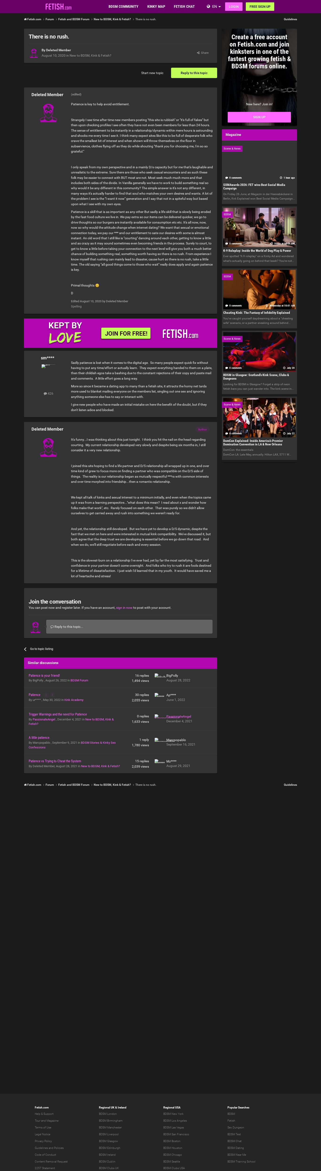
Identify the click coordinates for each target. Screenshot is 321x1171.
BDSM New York (173, 1114)
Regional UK (106, 1107)
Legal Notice (42, 1134)
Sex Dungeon (235, 1127)
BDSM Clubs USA (174, 1168)
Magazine (53, 1120)
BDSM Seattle (171, 1161)
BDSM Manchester (110, 1127)
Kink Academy (73, 700)
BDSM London (108, 1114)
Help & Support (44, 1114)
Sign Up (259, 117)
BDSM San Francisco (176, 1134)
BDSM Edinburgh (109, 1148)
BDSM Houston (172, 1148)
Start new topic (152, 73)
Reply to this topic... (68, 627)
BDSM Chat (234, 1141)
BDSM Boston (171, 1141)
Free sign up (260, 6)
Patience (35, 695)
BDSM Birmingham (111, 1120)
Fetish (231, 1120)
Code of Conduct (45, 1154)
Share (204, 53)
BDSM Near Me (236, 1154)
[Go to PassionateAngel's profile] (159, 719)
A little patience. (39, 737)
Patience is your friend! (44, 675)
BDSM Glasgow (108, 1141)
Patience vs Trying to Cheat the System (55, 761)
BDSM (231, 1114)
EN (214, 6)
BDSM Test (234, 1134)
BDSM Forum (79, 680)
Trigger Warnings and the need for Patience (58, 714)
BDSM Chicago (172, 1154)
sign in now (124, 607)
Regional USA (171, 1107)
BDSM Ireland (107, 1154)
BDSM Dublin (107, 1161)
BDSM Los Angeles (175, 1120)
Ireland (122, 1107)
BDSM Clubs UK (109, 1168)
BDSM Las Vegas (173, 1127)
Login (234, 6)
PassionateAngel (44, 719)
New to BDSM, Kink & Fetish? (90, 55)
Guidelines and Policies (49, 1148)
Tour (37, 1120)
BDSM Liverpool (109, 1134)
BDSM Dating (235, 1148)
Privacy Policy (43, 1141)
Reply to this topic (194, 73)
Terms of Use (43, 1127)
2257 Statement (45, 1168)
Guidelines (290, 19)
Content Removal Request (51, 1161)
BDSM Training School (241, 1161)
